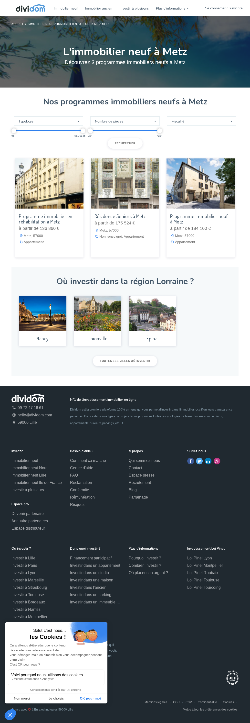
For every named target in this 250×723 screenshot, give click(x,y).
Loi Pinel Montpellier (205, 565)
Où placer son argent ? (148, 573)
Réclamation (81, 482)
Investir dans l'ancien (88, 587)
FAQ (74, 475)
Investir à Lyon (23, 573)
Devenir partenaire (27, 514)
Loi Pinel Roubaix (202, 573)
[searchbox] (46, 121)
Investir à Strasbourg (29, 587)
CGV (189, 702)
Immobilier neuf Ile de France (36, 482)
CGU (176, 702)
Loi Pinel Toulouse (203, 580)
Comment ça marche (88, 460)
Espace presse (142, 475)
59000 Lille (27, 422)
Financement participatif (91, 558)
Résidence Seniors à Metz (120, 216)
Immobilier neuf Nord (29, 468)
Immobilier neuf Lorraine (77, 23)
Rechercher (125, 143)
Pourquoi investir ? (145, 558)
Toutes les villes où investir (125, 360)
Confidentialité (207, 702)
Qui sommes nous (144, 460)
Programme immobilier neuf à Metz (199, 219)
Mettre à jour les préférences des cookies (210, 709)
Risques (77, 504)
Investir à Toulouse (27, 595)
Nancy (42, 338)
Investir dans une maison (91, 580)
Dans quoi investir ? (85, 548)
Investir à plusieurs (134, 8)
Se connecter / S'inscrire (224, 8)
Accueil (17, 23)
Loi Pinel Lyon (199, 558)
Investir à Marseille (27, 580)
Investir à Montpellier (29, 617)
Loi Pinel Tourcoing (204, 587)
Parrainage (138, 497)
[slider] (13, 130)
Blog (133, 490)
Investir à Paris (24, 565)
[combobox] (48, 121)
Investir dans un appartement (95, 565)
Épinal (152, 338)
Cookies (228, 702)
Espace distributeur (28, 528)
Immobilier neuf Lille (28, 475)
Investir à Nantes (26, 609)
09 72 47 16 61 (30, 408)
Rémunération (82, 497)
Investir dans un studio (89, 573)
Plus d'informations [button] (170, 8)
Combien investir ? (145, 565)
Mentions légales (156, 702)
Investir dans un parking (90, 595)
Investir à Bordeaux (28, 602)
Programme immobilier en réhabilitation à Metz (46, 219)
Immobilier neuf (66, 8)
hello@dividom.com (34, 415)
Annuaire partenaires (29, 521)
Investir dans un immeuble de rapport (102, 602)
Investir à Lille (23, 558)
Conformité (79, 490)
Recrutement (140, 482)
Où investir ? (21, 548)
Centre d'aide (81, 468)
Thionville (97, 338)
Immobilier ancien (98, 8)
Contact (135, 468)
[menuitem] (65, 8)
